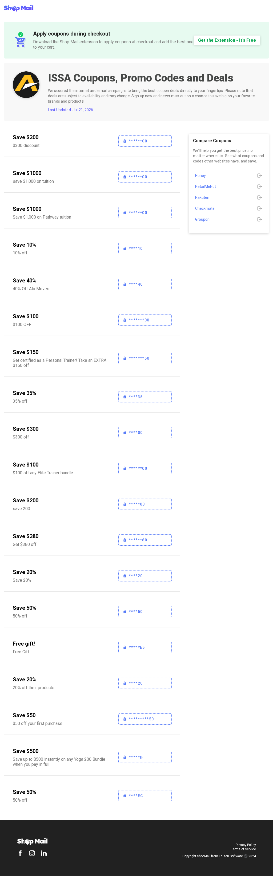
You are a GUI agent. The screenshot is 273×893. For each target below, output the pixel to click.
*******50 (139, 358)
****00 (136, 432)
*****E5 (137, 647)
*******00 (139, 320)
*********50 (141, 719)
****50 (136, 611)
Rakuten (202, 197)
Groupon (202, 219)
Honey (200, 175)
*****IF (136, 757)
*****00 (137, 504)
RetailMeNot (205, 186)
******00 (138, 141)
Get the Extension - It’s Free (227, 40)
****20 (136, 576)
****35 (136, 397)
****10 (136, 248)
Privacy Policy (246, 845)
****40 (136, 284)
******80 (138, 540)
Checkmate (205, 208)
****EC (136, 796)
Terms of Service (243, 849)
